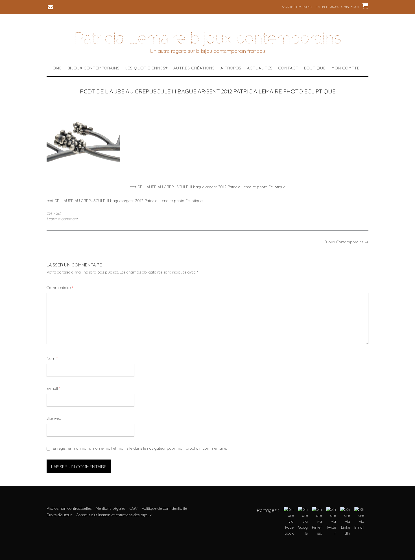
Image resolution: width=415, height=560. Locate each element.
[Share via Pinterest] (317, 533)
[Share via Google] (303, 533)
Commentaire (60, 287)
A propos (230, 68)
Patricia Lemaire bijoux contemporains (207, 38)
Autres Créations (194, 68)
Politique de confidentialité (164, 508)
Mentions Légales (110, 508)
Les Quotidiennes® (146, 68)
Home (56, 68)
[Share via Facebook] (289, 533)
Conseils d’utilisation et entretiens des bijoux (114, 514)
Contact (288, 68)
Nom (52, 358)
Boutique (315, 68)
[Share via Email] (359, 527)
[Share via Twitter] (331, 533)
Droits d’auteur (59, 514)
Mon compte (345, 68)
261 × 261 (54, 213)
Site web (54, 418)
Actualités (260, 68)
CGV (133, 508)
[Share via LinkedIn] (345, 533)
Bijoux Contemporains (93, 68)
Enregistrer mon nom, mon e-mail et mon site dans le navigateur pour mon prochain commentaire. (140, 448)
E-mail (53, 388)
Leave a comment (62, 218)
